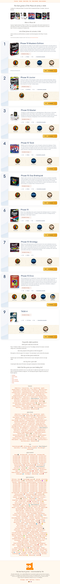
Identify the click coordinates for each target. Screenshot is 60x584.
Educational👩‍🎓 (19, 498)
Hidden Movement (21, 482)
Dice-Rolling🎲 (26, 532)
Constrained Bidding (21, 507)
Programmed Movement (38, 526)
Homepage (22, 579)
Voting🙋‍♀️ (38, 522)
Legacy (16, 471)
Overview (16, 1)
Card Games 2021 (25, 462)
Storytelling (18, 552)
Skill (46, 550)
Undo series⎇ (42, 400)
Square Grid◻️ (30, 469)
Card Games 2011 (42, 457)
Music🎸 (43, 547)
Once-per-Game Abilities (30, 519)
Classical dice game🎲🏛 (17, 446)
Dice (30, 1)
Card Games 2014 (34, 459)
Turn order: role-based (27, 503)
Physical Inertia (34, 506)
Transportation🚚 (19, 544)
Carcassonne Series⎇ (26, 391)
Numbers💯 (36, 549)
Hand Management (41, 543)
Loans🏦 (43, 520)
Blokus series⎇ (26, 397)
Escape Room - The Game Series (28, 394)
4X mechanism (17, 540)
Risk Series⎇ (33, 406)
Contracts (18, 516)
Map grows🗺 (44, 507)
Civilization (45, 492)
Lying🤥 (45, 480)
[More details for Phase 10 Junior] (14, 83)
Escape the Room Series (18, 395)
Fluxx (31, 388)
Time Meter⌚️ (44, 518)
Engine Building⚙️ (33, 498)
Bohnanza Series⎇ (17, 391)
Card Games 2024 (17, 463)
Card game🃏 (42, 463)
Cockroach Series (25, 388)
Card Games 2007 (42, 456)
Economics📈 (43, 497)
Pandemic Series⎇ (17, 406)
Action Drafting (44, 479)
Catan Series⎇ (19, 407)
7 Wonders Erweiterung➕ (19, 415)
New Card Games (35, 472)
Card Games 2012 (16, 459)
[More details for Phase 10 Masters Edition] (14, 49)
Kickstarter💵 (24, 468)
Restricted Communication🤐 (41, 534)
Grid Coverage (32, 466)
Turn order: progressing (26, 529)
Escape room (40, 498)
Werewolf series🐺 (35, 409)
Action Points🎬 (41, 528)
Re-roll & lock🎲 (17, 520)
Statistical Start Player (29, 510)
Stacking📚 (37, 520)
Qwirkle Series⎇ (43, 398)
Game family (25, 1)
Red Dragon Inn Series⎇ (17, 397)
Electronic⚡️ (25, 498)
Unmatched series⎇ (25, 401)
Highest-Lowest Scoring (16, 534)
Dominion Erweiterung (40, 421)
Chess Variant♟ (35, 391)
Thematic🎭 (29, 552)
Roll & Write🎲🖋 (41, 447)
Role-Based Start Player (29, 509)
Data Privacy (32, 579)
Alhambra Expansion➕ (30, 415)
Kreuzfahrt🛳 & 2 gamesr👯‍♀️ (29, 479)
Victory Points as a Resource (20, 513)
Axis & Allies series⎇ (25, 389)
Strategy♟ (24, 552)
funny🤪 (42, 501)
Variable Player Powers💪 (19, 537)
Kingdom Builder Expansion (40, 432)
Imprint (27, 579)
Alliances (13, 507)
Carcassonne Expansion (29, 418)
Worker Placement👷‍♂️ (23, 555)
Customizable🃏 (44, 552)
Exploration (14, 482)
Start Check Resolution (30, 522)
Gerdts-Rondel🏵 (24, 540)
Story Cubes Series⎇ (41, 406)
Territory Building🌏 (33, 523)
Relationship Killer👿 (39, 480)
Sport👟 (13, 552)
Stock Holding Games (16, 518)
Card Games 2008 (16, 457)
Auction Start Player (39, 509)
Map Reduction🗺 (19, 509)
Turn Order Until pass (40, 519)
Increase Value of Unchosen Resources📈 (34, 512)
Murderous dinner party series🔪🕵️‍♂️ (29, 403)
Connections (15, 515)
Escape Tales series (40, 394)
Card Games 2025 (26, 463)
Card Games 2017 (25, 460)
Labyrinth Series (36, 388)
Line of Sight (32, 540)
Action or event (37, 507)
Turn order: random (20, 512)
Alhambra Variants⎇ (16, 389)
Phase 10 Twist (27, 143)
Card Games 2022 (34, 462)
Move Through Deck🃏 (22, 525)
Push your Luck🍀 (15, 550)
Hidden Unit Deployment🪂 (31, 537)
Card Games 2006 (34, 456)
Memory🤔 (40, 523)
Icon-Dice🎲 (24, 447)
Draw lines (14, 535)
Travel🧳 (28, 504)
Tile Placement (36, 552)
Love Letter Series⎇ (17, 403)
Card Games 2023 (42, 462)
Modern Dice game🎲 (32, 447)
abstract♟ (38, 479)
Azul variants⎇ (34, 389)
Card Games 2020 (16, 462)
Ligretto (42, 388)
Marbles (36, 471)
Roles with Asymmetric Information (35, 525)
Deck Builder (28, 495)
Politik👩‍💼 (23, 480)
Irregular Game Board (32, 468)
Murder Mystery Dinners (20, 404)
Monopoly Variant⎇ (42, 403)
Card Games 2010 (34, 457)
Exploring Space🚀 (16, 504)
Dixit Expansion (32, 421)
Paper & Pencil (17, 522)
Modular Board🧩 (16, 469)
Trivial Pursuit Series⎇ (38, 407)
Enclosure (42, 503)
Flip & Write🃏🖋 (24, 466)
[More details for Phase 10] (14, 215)
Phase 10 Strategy (29, 242)
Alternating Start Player (34, 532)
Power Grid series (15, 427)
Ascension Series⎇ (26, 398)
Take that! (43, 522)
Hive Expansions (16, 432)
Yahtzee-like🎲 (30, 449)
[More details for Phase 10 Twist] (14, 148)
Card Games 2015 (42, 459)
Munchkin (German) (41, 430)
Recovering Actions (26, 520)
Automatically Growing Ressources (23, 531)
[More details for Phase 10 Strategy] (14, 247)
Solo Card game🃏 (35, 463)
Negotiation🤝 (21, 549)
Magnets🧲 (31, 471)
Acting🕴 (26, 523)
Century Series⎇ (34, 397)
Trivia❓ (29, 553)
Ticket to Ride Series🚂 (28, 407)
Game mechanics (42, 1)
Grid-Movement (43, 469)
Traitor (28, 513)
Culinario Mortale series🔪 (27, 392)
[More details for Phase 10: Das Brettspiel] (14, 181)
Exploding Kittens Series (41, 395)
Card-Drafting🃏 (30, 515)
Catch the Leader (18, 503)
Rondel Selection (41, 513)
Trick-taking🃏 (28, 474)
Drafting (23, 504)
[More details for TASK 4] (14, 317)
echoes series (17, 394)
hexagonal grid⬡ (41, 468)
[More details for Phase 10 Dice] (14, 281)
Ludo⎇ (42, 404)
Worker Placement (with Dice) (35, 541)
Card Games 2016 (16, 460)
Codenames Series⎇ (16, 392)
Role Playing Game (29, 480)
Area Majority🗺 (24, 516)
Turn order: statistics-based (35, 538)
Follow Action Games (19, 528)
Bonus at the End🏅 (39, 516)
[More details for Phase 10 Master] (14, 115)
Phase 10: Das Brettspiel (32, 176)
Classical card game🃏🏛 (19, 465)
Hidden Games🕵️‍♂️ (36, 404)
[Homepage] (30, 566)
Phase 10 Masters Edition (32, 43)
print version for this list (34, 37)
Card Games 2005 (25, 456)
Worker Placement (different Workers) (21, 543)
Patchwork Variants (25, 406)
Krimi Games (28, 404)
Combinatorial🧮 (41, 494)
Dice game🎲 (35, 446)
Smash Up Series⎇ (26, 400)
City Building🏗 (39, 492)
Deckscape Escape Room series (40, 392)
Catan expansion (15, 439)
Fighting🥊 (29, 501)
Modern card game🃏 (16, 472)
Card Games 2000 (23, 454)
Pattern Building (29, 535)
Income (33, 529)
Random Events (31, 534)
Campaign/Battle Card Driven (31, 528)
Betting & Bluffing (34, 531)
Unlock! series (17, 401)
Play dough (23, 469)
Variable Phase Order (40, 540)
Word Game (44, 553)
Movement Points (19, 523)
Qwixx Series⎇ (17, 400)
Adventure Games (34, 401)
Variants (20, 1)
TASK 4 (24, 311)
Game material (35, 1)
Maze (45, 544)
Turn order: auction (39, 510)
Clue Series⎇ (43, 391)
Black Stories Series (43, 389)
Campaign (29, 526)
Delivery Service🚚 (37, 535)
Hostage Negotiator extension (27, 432)
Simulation (42, 550)
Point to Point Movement (21, 526)
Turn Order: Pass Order (19, 519)
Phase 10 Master (28, 110)
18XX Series (14, 479)
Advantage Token (29, 507)
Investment (31, 518)
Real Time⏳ (28, 550)
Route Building (34, 513)
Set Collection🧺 (41, 537)
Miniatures (41, 471)
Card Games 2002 (41, 454)
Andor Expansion (16, 417)
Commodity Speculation (16, 532)
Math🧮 (21, 506)
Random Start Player (20, 510)
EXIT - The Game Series (29, 395)
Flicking (44, 515)
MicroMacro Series (43, 397)
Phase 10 (25, 210)
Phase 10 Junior (28, 77)
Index (13, 382)
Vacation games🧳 (20, 474)
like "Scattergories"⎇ (16, 398)
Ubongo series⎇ (34, 400)
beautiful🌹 (41, 474)
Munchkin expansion (42, 435)
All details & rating (25, 53)
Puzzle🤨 (22, 550)
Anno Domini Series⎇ (25, 409)
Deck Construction (22, 515)
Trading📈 (23, 522)
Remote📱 (16, 454)
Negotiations (37, 518)
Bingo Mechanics (42, 506)
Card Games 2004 (16, 456)
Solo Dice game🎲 (27, 446)
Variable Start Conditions (23, 541)
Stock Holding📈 (25, 518)
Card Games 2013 (25, 459)
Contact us (37, 579)
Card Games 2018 (34, 460)
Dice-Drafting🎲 (38, 515)
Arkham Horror (18, 388)
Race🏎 (32, 520)
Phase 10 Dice (27, 276)
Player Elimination (43, 549)
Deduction (15, 497)
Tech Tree (25, 534)
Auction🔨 (41, 531)
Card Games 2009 (25, 457)
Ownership (31, 516)
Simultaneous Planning (16, 538)
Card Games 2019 (42, 460)
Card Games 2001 (32, 454)
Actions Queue (17, 529)
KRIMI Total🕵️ (42, 401)
